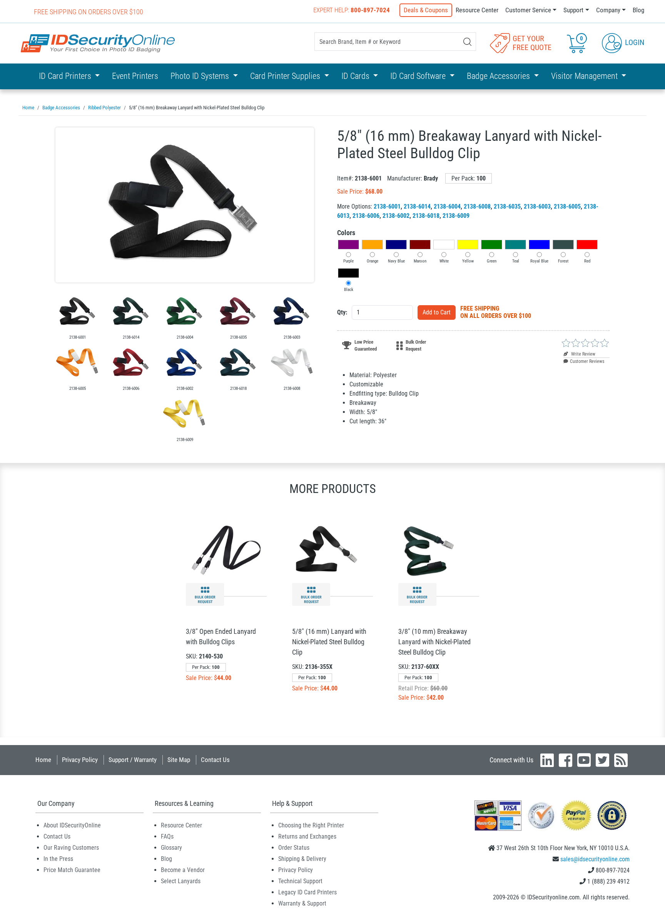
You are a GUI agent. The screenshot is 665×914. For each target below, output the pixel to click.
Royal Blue (539, 261)
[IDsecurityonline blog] (621, 760)
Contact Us (215, 760)
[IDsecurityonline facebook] (565, 760)
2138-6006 (366, 215)
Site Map (178, 760)
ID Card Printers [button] (66, 76)
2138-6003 (537, 206)
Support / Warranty (133, 760)
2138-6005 (567, 206)
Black (348, 289)
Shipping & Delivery (302, 858)
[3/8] (226, 550)
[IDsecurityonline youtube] (584, 760)
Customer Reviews (587, 361)
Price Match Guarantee (71, 870)
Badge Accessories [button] (499, 76)
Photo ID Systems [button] (200, 76)
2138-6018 (426, 215)
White (444, 261)
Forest (563, 261)
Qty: (342, 312)
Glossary (171, 847)
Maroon (420, 261)
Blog (638, 10)
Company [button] (608, 10)
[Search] (467, 41)
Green (491, 261)
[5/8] (184, 204)
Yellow (468, 261)
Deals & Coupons (426, 10)
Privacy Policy (80, 760)
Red (587, 261)
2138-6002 (396, 215)
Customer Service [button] (528, 10)
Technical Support (300, 881)
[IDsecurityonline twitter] (602, 760)
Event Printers (135, 76)
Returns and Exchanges (307, 836)
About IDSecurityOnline (72, 825)
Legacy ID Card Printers (307, 892)
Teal (515, 261)
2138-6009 (456, 215)
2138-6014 (417, 206)
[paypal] (612, 815)
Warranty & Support (302, 903)
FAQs (167, 836)
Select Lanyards (181, 881)
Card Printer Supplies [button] (286, 76)
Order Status (293, 847)
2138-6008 (477, 206)
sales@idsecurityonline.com (595, 859)
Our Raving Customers (71, 847)
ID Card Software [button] (419, 76)
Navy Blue (396, 261)
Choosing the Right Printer (311, 825)
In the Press (58, 858)
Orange (372, 261)
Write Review (582, 354)
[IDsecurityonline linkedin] (547, 760)
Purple (348, 261)
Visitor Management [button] (585, 76)
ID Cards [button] (356, 76)
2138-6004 (447, 206)
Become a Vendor (183, 870)
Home (43, 760)
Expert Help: (351, 10)
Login (633, 42)
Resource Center (477, 10)
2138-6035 (507, 206)
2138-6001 (387, 206)
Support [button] (573, 10)
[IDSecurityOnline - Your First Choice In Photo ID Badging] (98, 43)
